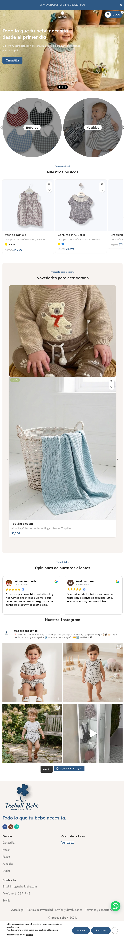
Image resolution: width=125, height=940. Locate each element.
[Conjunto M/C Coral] (79, 205)
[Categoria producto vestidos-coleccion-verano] (91, 127)
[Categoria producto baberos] (31, 127)
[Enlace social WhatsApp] (16, 821)
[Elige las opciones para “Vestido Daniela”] (48, 184)
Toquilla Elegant (22, 519)
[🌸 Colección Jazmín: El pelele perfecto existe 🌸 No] (91, 668)
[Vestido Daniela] (27, 205)
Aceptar (78, 930)
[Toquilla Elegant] (61, 445)
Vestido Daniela (15, 233)
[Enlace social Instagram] (10, 821)
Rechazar (98, 930)
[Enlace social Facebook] (4, 821)
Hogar (47, 523)
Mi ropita (10, 238)
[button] (121, 217)
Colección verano (25, 238)
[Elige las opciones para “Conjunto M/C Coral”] (100, 184)
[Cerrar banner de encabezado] (118, 5)
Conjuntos (94, 238)
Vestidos (41, 238)
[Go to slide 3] (64, 87)
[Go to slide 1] (58, 87)
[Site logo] (61, 14)
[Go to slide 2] (61, 87)
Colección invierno (32, 523)
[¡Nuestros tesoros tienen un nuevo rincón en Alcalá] (91, 729)
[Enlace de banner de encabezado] (61, 5)
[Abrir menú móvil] (4, 14)
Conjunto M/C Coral (70, 233)
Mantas (56, 523)
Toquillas (66, 523)
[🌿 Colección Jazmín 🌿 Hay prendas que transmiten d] (31, 729)
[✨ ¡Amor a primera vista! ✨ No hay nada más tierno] (31, 668)
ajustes (29, 934)
